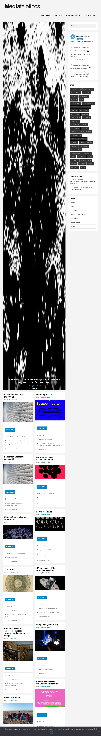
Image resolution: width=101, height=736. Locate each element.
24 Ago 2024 (84, 68)
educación (83, 110)
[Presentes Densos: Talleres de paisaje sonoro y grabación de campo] (18, 651)
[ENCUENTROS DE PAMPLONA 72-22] (50, 472)
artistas (74, 96)
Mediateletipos (21, 436)
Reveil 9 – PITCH (44, 512)
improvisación (10, 557)
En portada (41, 439)
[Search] (71, 26)
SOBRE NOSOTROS (73, 15)
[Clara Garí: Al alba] (18, 713)
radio (15, 505)
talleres (24, 614)
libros (22, 443)
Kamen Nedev (14, 399)
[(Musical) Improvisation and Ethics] (18, 532)
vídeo (83, 167)
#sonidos (81, 76)
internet (74, 142)
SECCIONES (46, 15)
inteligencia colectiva (78, 139)
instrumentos (76, 135)
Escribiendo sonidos (75, 189)
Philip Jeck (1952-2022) (47, 624)
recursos (81, 156)
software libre (86, 160)
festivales (15, 503)
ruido (90, 156)
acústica (9, 441)
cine (26, 441)
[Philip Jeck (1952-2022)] (50, 640)
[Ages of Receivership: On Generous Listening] (50, 698)
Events (47, 608)
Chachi (51, 733)
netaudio (74, 146)
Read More (10, 430)
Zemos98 (72, 226)
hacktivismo (75, 128)
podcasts (87, 153)
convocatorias (10, 683)
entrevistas (75, 114)
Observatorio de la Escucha (78, 214)
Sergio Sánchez (75, 68)
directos (7, 443)
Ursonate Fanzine (75, 222)
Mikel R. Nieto (46, 462)
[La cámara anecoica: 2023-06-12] (18, 412)
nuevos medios (76, 149)
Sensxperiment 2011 (76, 218)
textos (11, 445)
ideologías (74, 132)
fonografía (39, 445)
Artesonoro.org (74, 202)
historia (45, 445)
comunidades (53, 443)
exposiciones (40, 500)
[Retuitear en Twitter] (71, 47)
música (17, 557)
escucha (40, 554)
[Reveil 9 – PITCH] (50, 524)
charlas (47, 443)
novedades (84, 146)
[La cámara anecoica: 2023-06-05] (18, 474)
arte (91, 89)
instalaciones (86, 132)
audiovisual (21, 441)
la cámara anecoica (15, 443)
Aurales (72, 206)
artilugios (86, 92)
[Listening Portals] (50, 410)
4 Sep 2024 (83, 51)
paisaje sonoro (51, 445)
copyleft (74, 107)
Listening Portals (44, 394)
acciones (74, 89)
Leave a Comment (12, 449)
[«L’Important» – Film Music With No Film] (50, 583)
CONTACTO (90, 15)
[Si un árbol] (18, 583)
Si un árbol (9, 569)
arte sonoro (15, 441)
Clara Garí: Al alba (13, 698)
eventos (55, 498)
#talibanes (74, 76)
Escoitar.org (73, 210)
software (74, 160)
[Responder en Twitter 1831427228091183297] (71, 60)
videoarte (74, 167)
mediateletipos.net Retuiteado (81, 47)
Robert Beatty (74, 51)
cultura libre (85, 107)
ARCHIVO (59, 15)
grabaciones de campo (79, 124)
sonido (58, 445)
